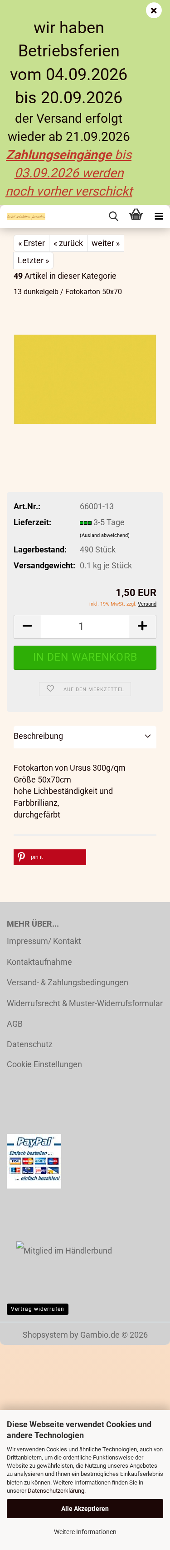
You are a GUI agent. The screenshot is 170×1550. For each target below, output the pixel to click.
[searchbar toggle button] (113, 216)
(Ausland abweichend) (105, 535)
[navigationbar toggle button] (158, 216)
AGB (15, 1023)
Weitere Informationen (85, 1531)
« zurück (68, 243)
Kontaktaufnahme (39, 962)
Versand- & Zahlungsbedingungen (67, 982)
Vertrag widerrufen (37, 1309)
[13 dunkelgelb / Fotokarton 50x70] (85, 372)
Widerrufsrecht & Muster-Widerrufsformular (85, 1003)
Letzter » (33, 260)
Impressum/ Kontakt (44, 941)
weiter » (106, 243)
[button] (27, 627)
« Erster (31, 243)
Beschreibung (38, 736)
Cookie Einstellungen (44, 1064)
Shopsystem (45, 1334)
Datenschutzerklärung (56, 1490)
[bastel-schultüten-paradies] (22, 216)
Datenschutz (30, 1044)
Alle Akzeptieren (85, 1508)
